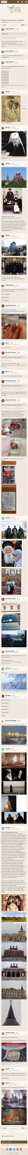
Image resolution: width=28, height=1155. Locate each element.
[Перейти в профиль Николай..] (2, 92)
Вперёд (22, 1128)
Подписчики (12, 1131)
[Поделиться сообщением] (25, 30)
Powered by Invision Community (14, 1154)
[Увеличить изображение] (18, 363)
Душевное (19, 22)
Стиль (16, 1152)
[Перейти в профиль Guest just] (2, 518)
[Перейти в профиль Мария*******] (2, 668)
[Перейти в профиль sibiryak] (2, 1069)
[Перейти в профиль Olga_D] (2, 343)
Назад (4, 1128)
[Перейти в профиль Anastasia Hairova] (2, 651)
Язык (11, 1152)
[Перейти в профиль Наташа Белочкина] (2, 305)
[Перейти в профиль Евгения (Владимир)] (2, 721)
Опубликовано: (12, 30)
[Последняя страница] (26, 25)
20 (25, 1131)
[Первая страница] (1, 25)
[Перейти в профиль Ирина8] (2, 1083)
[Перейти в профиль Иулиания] (2, 696)
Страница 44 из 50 (14, 25)
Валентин (6, 22)
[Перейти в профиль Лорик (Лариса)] (2, 29)
